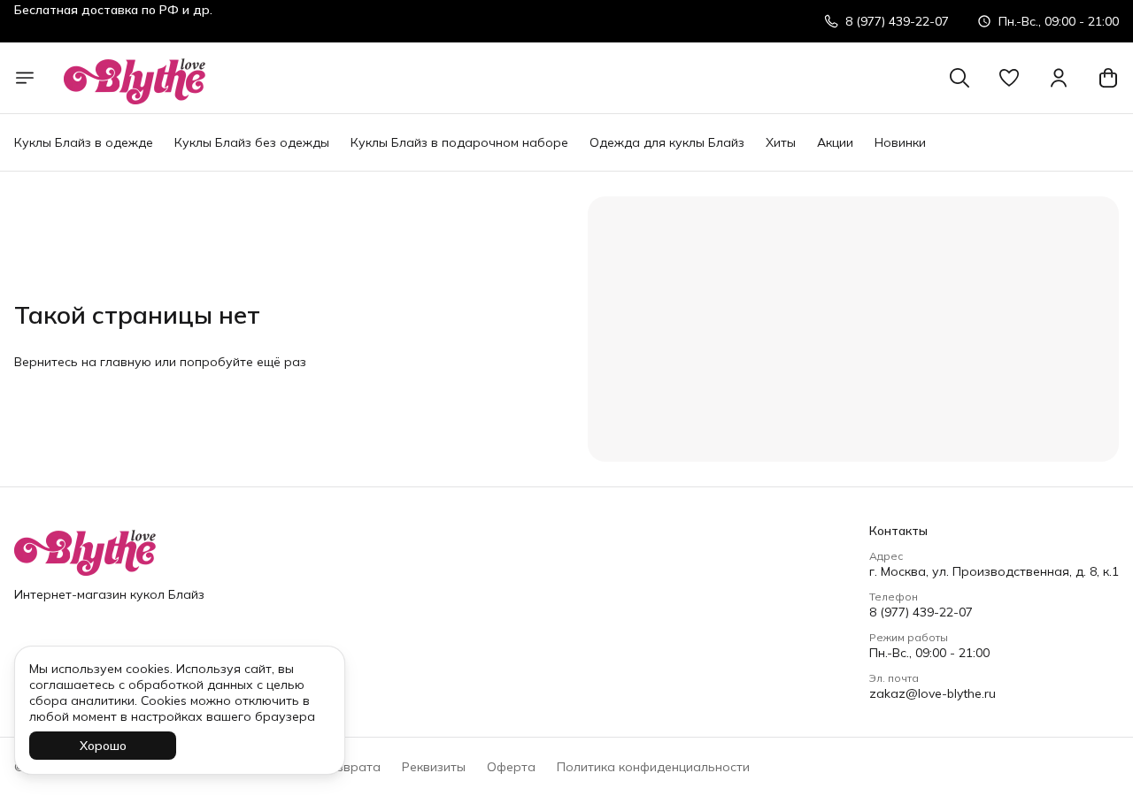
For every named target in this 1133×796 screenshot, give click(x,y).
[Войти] (1058, 77)
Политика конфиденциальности (653, 767)
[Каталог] (24, 77)
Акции (835, 142)
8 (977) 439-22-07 (921, 612)
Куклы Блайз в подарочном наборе (459, 142)
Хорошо (103, 746)
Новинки (900, 142)
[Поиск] (959, 77)
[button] (1009, 77)
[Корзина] (1108, 77)
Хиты (781, 142)
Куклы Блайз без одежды (251, 142)
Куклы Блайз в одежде (83, 142)
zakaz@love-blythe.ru (932, 693)
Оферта (511, 767)
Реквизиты (434, 767)
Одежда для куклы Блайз (667, 142)
